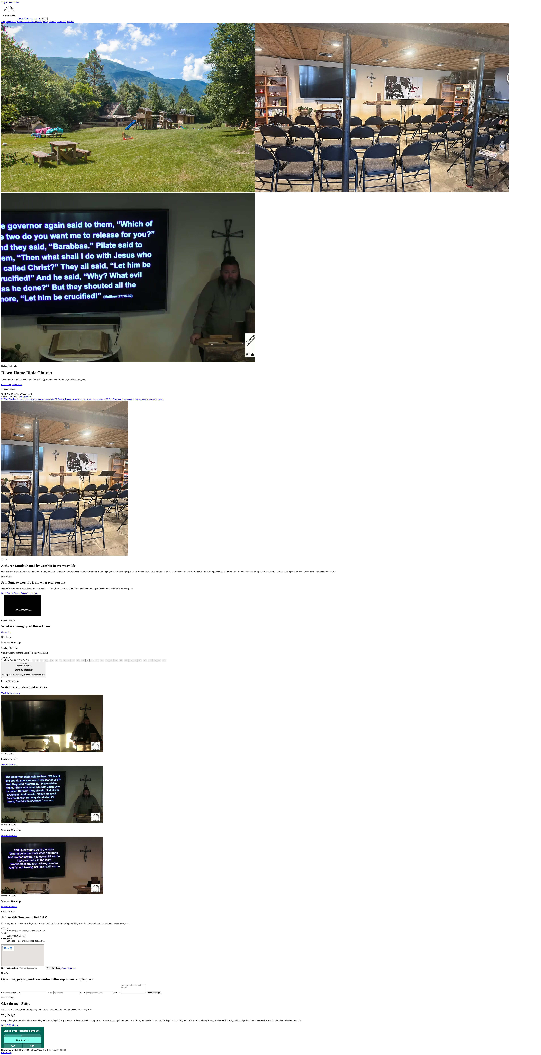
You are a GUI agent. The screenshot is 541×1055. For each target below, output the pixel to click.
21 (121, 660)
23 (131, 660)
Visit (3, 21)
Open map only (68, 968)
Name (50, 992)
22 (126, 660)
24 (135, 660)
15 (92, 660)
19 (111, 660)
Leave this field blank (11, 992)
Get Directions (25, 396)
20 (116, 660)
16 (97, 660)
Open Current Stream (10, 593)
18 (107, 660)
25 (140, 660)
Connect (52, 21)
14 (87, 660)
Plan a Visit (6, 384)
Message (116, 992)
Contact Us (6, 632)
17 (102, 660)
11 (73, 660)
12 (78, 660)
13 (83, 660)
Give (71, 21)
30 (164, 660)
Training (33, 21)
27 (150, 660)
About (26, 21)
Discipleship (42, 21)
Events (20, 21)
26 (145, 660)
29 (159, 660)
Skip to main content (10, 2)
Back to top (6, 1052)
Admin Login (63, 21)
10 (68, 660)
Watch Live (11, 21)
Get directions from (10, 968)
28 (155, 660)
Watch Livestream (9, 764)
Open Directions (53, 968)
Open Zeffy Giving (9, 1025)
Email (83, 992)
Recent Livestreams (29, 593)
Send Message (154, 993)
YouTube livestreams (10, 693)
